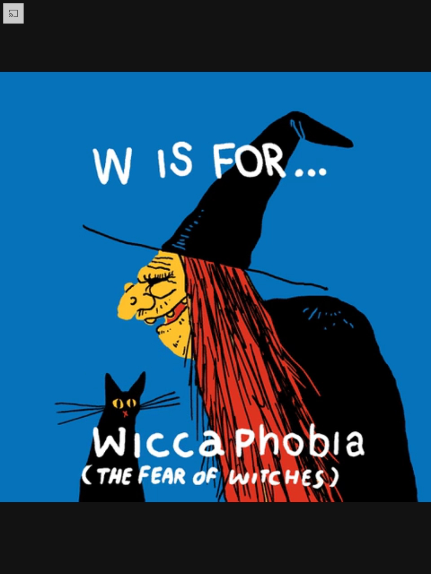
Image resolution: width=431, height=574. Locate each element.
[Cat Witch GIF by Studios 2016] (215, 287)
